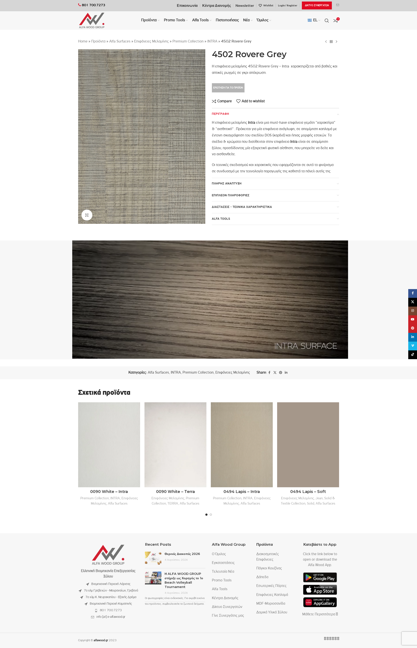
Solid (310, 503)
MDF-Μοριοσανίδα (270, 604)
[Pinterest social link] (280, 373)
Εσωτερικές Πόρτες (271, 586)
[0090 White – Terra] (175, 444)
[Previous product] (326, 41)
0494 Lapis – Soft (308, 491)
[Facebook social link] (269, 373)
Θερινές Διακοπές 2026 (182, 554)
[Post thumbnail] (153, 558)
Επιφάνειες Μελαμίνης (151, 42)
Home (83, 42)
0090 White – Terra (175, 491)
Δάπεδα (262, 577)
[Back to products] (331, 41)
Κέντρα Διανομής (225, 598)
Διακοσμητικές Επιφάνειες (267, 557)
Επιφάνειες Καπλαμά (272, 595)
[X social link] (275, 373)
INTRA (212, 42)
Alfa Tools (219, 589)
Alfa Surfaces (119, 42)
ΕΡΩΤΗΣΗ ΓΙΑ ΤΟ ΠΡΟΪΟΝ (228, 87)
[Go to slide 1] (206, 515)
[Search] (326, 20)
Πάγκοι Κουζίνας (269, 568)
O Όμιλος (219, 554)
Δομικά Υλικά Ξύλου (271, 612)
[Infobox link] (337, 5)
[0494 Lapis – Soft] (308, 444)
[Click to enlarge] (86, 215)
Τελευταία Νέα (223, 572)
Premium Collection (188, 42)
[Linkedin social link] (286, 373)
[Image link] (108, 555)
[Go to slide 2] (211, 515)
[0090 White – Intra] (109, 444)
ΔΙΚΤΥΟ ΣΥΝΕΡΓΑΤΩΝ (317, 5)
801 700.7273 (111, 610)
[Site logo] (91, 21)
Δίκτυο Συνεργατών (227, 607)
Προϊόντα (98, 42)
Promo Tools (222, 581)
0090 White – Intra (109, 491)
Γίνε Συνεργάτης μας (228, 616)
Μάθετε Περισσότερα (319, 614)
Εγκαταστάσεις (223, 563)
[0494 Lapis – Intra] (242, 444)
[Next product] (336, 41)
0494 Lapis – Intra (241, 491)
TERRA (172, 503)
